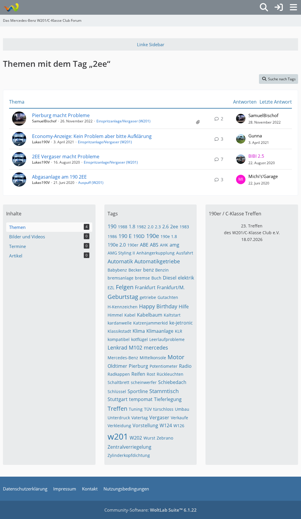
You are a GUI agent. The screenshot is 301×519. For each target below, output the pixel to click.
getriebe (148, 297)
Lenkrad (117, 347)
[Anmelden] (279, 7)
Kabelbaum (149, 315)
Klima (139, 331)
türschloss (163, 409)
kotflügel (139, 339)
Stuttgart (118, 399)
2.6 (165, 226)
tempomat (141, 399)
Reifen (138, 374)
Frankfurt (145, 287)
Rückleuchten (170, 374)
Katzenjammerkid (150, 323)
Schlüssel (117, 391)
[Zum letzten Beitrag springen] (240, 118)
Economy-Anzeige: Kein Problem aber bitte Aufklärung (92, 136)
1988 (122, 226)
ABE (144, 245)
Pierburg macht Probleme (61, 115)
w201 (118, 436)
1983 (184, 226)
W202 (136, 438)
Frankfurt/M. (171, 287)
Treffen (117, 408)
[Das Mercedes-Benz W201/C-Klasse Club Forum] (11, 7)
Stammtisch (164, 391)
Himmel (115, 315)
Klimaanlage (159, 331)
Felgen (124, 287)
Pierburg (138, 366)
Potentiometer (164, 366)
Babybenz (117, 270)
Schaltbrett (118, 382)
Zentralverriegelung (129, 447)
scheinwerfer (144, 382)
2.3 (158, 226)
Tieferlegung (168, 399)
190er (132, 245)
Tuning (136, 409)
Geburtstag (123, 297)
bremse (142, 278)
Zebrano (165, 438)
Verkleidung (119, 425)
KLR (178, 331)
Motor (176, 357)
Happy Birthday (158, 306)
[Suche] (264, 7)
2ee (174, 226)
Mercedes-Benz (123, 357)
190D (139, 236)
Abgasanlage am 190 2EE (59, 177)
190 (112, 226)
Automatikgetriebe (157, 261)
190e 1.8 (168, 236)
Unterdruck (119, 417)
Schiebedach (172, 382)
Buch (156, 278)
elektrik (186, 278)
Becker (135, 270)
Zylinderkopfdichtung (129, 455)
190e (152, 236)
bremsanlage (120, 278)
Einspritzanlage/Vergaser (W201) (123, 121)
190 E (125, 235)
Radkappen (119, 374)
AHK (164, 245)
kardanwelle (120, 323)
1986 (112, 236)
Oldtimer (117, 366)
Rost (151, 374)
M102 (135, 347)
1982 (141, 226)
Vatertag (139, 417)
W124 (166, 425)
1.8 (132, 226)
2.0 (150, 226)
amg (174, 245)
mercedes (156, 347)
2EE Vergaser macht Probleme (65, 156)
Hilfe (184, 306)
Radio (185, 366)
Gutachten (168, 297)
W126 (178, 425)
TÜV (148, 409)
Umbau (182, 409)
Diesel (169, 278)
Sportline (138, 391)
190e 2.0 (117, 245)
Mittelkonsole (153, 357)
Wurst (149, 438)
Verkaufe (179, 417)
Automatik (120, 261)
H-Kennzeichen (123, 307)
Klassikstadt (119, 331)
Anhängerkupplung (155, 253)
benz (148, 270)
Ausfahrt (184, 253)
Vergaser (159, 417)
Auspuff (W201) (90, 182)
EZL (111, 287)
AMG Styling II (121, 253)
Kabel (130, 315)
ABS (154, 245)
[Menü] (293, 7)
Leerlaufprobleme (167, 339)
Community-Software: (150, 510)
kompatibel (119, 339)
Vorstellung (145, 425)
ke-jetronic (181, 323)
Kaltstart (172, 315)
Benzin (162, 270)
